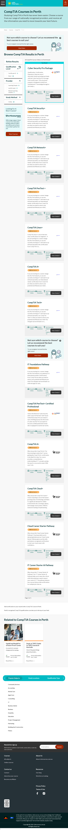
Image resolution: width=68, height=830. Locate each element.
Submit (59, 747)
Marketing (11, 723)
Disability (11, 713)
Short (11, 76)
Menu (3, 4)
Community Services (14, 684)
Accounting (11, 688)
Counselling (11, 698)
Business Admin (12, 706)
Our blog (38, 772)
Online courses (8, 762)
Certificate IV (13, 73)
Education (11, 716)
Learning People (13, 85)
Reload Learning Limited (12, 91)
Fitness (10, 730)
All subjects (7, 759)
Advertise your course (11, 776)
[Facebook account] (37, 793)
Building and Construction (15, 727)
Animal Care (11, 691)
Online (11, 102)
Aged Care (11, 695)
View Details (55, 96)
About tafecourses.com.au (44, 759)
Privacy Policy (40, 786)
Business (10, 709)
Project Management (14, 720)
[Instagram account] (44, 793)
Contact (6, 772)
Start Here (21, 48)
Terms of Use (40, 789)
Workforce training (42, 776)
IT (8, 702)
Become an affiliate (10, 779)
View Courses (13, 134)
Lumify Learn (12, 88)
